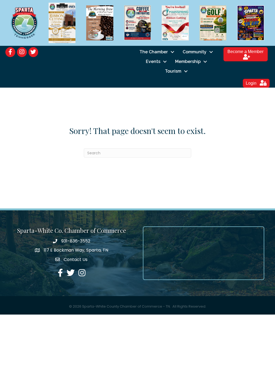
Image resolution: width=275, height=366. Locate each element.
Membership (188, 61)
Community (195, 51)
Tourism (173, 71)
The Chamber (153, 51)
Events (153, 61)
